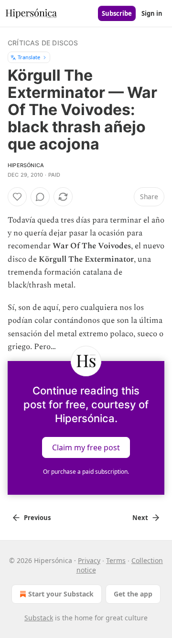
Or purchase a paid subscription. (86, 472)
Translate (29, 57)
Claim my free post (86, 447)
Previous (37, 517)
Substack (38, 617)
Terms (116, 560)
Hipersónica (26, 165)
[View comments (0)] (40, 196)
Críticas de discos (43, 43)
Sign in (151, 13)
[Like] (17, 196)
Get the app (133, 593)
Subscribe (117, 13)
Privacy (89, 560)
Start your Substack (61, 593)
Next (140, 517)
